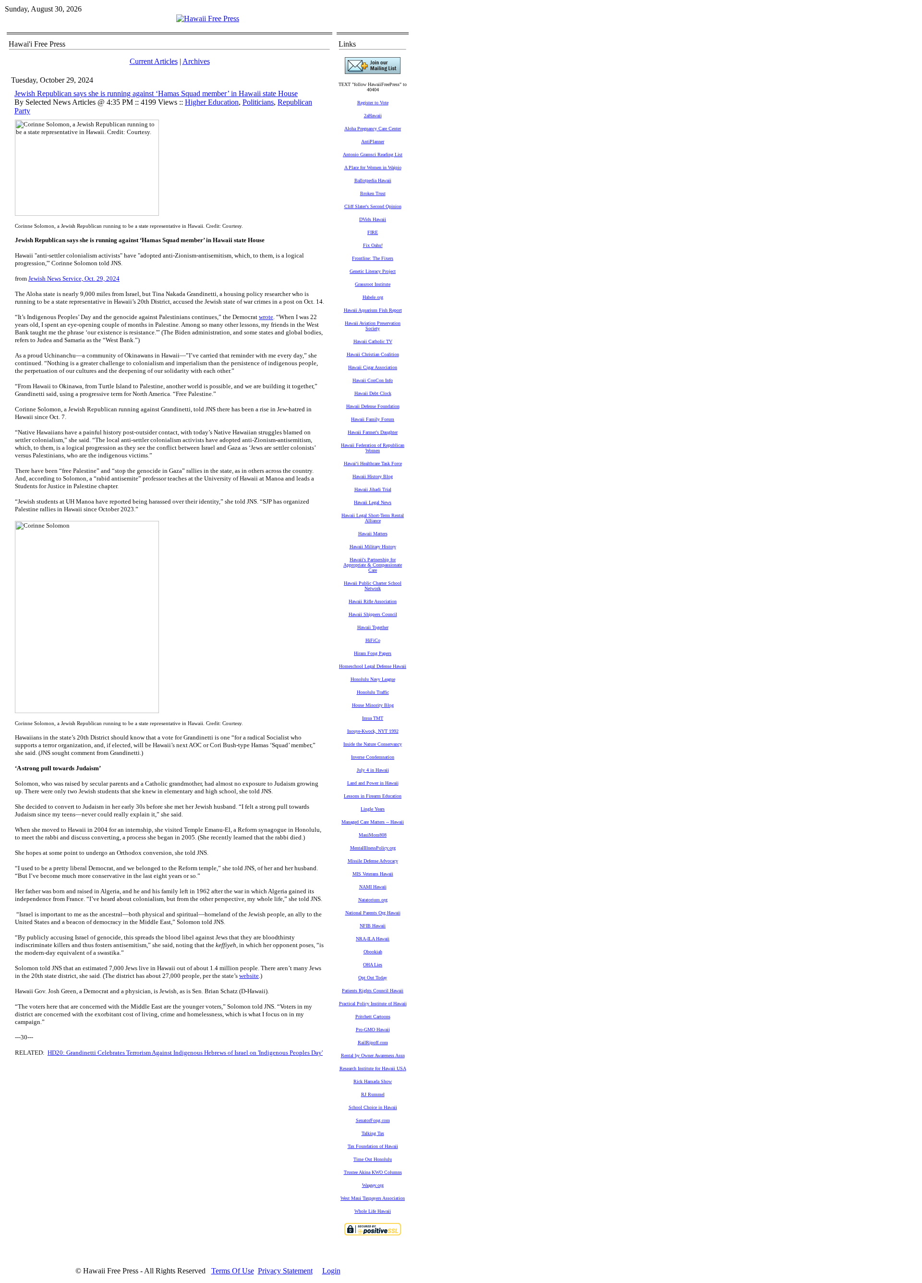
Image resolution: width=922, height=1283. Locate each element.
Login (331, 1271)
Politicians (258, 102)
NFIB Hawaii (373, 925)
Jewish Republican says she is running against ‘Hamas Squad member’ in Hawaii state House (156, 93)
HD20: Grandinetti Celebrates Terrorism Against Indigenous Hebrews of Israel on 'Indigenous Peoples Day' (185, 1052)
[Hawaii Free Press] (207, 18)
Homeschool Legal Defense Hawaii (372, 666)
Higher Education (212, 102)
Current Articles (154, 61)
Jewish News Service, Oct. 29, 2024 (74, 278)
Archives (196, 61)
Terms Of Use (232, 1271)
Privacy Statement (285, 1271)
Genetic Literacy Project (373, 271)
